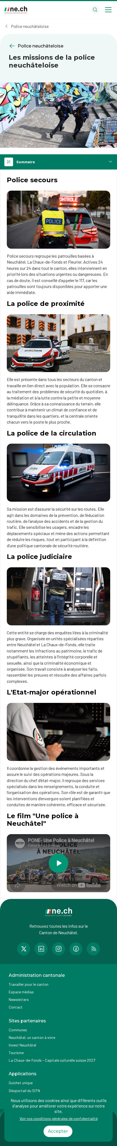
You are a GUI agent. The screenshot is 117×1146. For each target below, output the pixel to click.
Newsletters (19, 999)
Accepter (58, 1131)
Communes (18, 1029)
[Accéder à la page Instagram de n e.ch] (58, 948)
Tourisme (16, 1052)
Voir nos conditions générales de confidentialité (59, 1118)
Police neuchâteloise (30, 26)
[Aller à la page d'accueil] (15, 10)
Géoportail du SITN (24, 1090)
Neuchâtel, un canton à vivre (32, 1037)
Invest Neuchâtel (22, 1045)
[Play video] (58, 863)
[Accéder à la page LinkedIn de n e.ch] (41, 948)
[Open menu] (108, 9)
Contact (16, 1007)
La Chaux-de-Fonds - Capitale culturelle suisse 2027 (52, 1060)
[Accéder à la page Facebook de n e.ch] (75, 948)
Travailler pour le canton (28, 984)
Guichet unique (21, 1082)
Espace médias (21, 992)
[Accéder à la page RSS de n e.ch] (93, 948)
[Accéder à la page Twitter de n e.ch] (23, 948)
